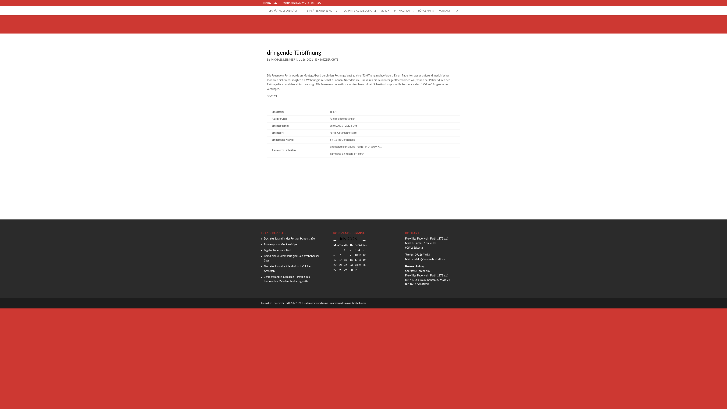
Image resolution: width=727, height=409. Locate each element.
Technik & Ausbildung (357, 11)
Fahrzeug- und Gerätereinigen (281, 244)
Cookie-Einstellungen (354, 303)
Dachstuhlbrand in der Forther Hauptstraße (289, 238)
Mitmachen (402, 11)
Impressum (336, 303)
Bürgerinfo (426, 11)
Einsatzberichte (326, 60)
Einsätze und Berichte (322, 11)
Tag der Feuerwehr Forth (278, 250)
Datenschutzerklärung (316, 303)
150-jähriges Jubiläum (283, 11)
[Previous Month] (334, 240)
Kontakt (444, 11)
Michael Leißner (283, 60)
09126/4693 (422, 255)
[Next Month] (364, 240)
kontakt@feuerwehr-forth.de (429, 259)
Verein (385, 11)
